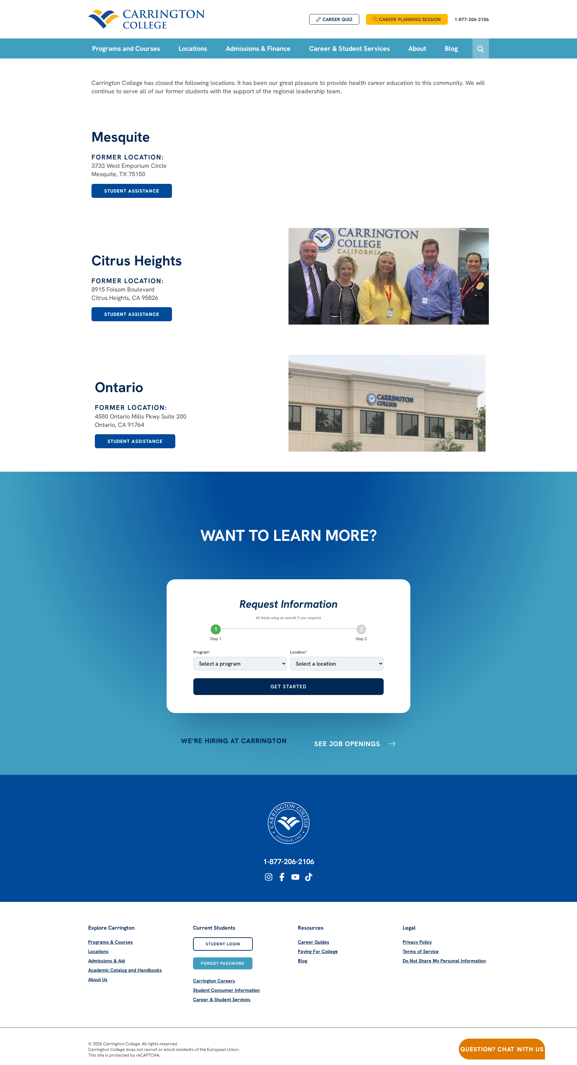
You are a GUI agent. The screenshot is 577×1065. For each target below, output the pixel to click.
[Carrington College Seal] (289, 823)
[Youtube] (295, 877)
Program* (201, 652)
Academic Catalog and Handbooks (125, 970)
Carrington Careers (214, 981)
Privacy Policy (417, 942)
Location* (298, 652)
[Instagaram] (268, 877)
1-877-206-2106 (288, 861)
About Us (98, 979)
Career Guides (313, 942)
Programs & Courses (110, 942)
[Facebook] (282, 877)
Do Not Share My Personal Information (444, 961)
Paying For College (318, 951)
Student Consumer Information (226, 990)
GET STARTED (288, 686)
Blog (302, 961)
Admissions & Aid (106, 961)
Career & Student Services (221, 999)
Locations (98, 951)
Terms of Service (421, 951)
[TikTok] (309, 877)
